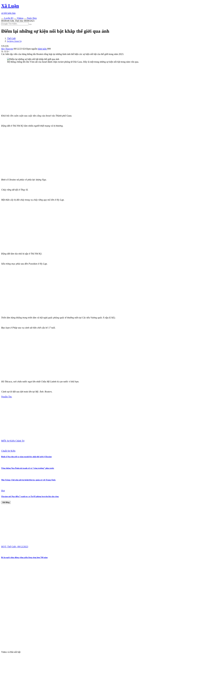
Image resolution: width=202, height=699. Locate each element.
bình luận (42, 49)
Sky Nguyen (7, 49)
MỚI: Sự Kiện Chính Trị (12, 441)
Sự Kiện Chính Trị (14, 41)
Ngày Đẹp (31, 18)
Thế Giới (11, 38)
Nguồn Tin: (6, 396)
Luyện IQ (8, 18)
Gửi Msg (5, 502)
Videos (19, 18)
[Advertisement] (90, 86)
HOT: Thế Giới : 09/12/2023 (14, 546)
